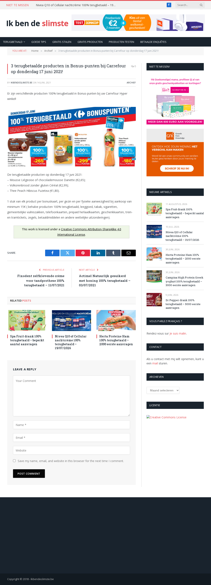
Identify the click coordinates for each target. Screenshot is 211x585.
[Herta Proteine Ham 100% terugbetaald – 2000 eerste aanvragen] (116, 320)
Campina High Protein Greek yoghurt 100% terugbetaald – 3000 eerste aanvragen (184, 281)
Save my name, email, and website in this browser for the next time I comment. (71, 461)
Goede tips (38, 42)
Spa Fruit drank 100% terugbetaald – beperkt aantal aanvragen (27, 340)
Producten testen (121, 42)
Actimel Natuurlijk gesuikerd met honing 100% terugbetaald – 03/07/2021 (104, 280)
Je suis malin (178, 333)
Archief (131, 82)
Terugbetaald (12, 42)
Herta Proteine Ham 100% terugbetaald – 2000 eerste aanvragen (116, 340)
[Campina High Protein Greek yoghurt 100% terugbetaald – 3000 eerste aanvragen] (154, 277)
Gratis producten (90, 42)
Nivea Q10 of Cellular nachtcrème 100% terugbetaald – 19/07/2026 (77, 5)
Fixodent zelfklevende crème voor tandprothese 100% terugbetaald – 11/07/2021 (40, 280)
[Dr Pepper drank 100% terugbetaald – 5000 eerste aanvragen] (154, 299)
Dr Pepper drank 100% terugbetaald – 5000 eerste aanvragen (183, 304)
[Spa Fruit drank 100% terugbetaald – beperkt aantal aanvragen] (27, 320)
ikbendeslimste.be (21, 82)
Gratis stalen (61, 42)
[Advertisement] (105, 535)
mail (155, 363)
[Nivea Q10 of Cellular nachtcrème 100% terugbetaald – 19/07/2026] (71, 320)
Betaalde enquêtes (153, 42)
